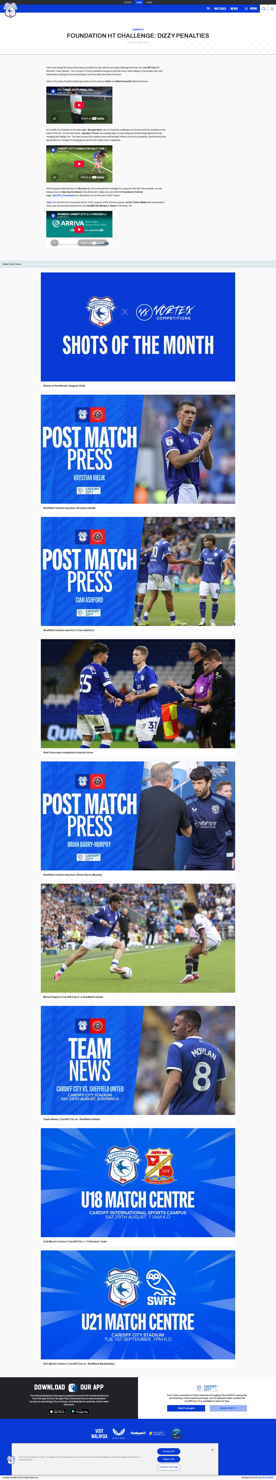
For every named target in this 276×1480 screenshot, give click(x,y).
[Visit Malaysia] (99, 1433)
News (234, 8)
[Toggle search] (264, 9)
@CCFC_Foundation (64, 195)
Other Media (267, 1477)
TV (208, 8)
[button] (11, 1460)
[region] (115, 1459)
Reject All (168, 1459)
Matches (220, 8)
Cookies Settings (169, 1467)
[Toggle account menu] (272, 9)
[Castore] (119, 1433)
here (49, 202)
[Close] (212, 1450)
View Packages (186, 1408)
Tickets (128, 2)
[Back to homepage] (10, 10)
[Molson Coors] (157, 1433)
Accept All (169, 1451)
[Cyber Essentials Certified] (176, 1433)
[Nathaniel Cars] (138, 1434)
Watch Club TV (228, 1408)
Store (149, 2)
